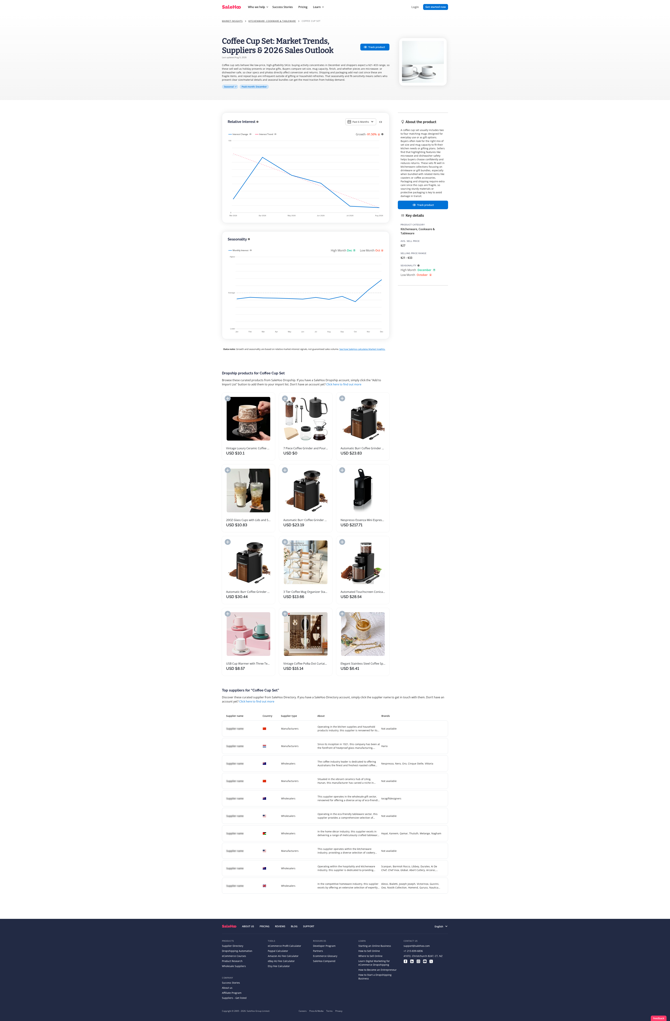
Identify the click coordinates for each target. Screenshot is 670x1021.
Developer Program (324, 945)
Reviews (280, 926)
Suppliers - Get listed (234, 998)
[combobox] (360, 121)
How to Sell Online (369, 951)
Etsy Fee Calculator (279, 966)
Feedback (658, 1018)
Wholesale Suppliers (234, 966)
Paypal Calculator (278, 951)
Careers (303, 1010)
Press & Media (316, 1010)
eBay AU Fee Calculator (281, 961)
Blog (294, 926)
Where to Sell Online (370, 956)
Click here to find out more (343, 384)
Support (308, 926)
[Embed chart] (381, 121)
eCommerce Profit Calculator (284, 945)
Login (415, 7)
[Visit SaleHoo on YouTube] (425, 961)
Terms (329, 1010)
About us (227, 987)
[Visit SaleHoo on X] (431, 961)
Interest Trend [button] (266, 134)
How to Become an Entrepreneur (377, 969)
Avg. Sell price (410, 241)
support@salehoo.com (417, 945)
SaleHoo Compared (324, 961)
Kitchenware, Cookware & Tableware (272, 21)
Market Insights (232, 21)
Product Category (413, 225)
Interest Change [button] (240, 134)
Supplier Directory (232, 945)
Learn (317, 7)
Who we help (256, 7)
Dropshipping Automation (237, 951)
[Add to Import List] (228, 398)
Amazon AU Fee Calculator (283, 956)
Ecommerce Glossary (325, 956)
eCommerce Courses (234, 956)
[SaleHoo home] (229, 926)
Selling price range (413, 253)
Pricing (302, 7)
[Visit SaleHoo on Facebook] (405, 961)
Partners (318, 951)
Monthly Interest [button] (240, 250)
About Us (248, 926)
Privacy (338, 1010)
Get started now (435, 7)
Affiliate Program (231, 992)
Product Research (232, 961)
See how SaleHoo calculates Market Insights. (362, 349)
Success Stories (282, 7)
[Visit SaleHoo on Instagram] (418, 961)
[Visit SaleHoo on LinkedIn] (412, 961)
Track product (376, 47)
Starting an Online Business (374, 945)
